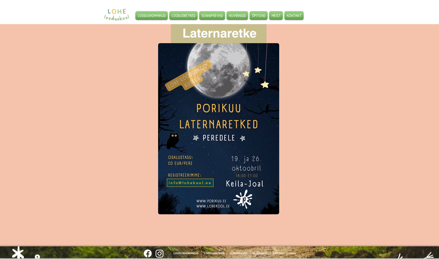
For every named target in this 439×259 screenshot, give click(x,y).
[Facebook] (148, 253)
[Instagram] (159, 253)
